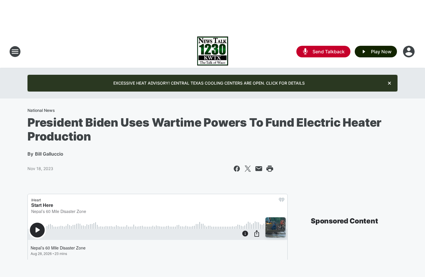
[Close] (389, 83)
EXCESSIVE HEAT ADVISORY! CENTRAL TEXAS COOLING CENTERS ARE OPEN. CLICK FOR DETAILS (209, 83)
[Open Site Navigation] (15, 51)
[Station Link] (212, 52)
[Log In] (409, 51)
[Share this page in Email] (259, 169)
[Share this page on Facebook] (237, 169)
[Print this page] (270, 169)
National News (41, 110)
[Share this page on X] (248, 169)
